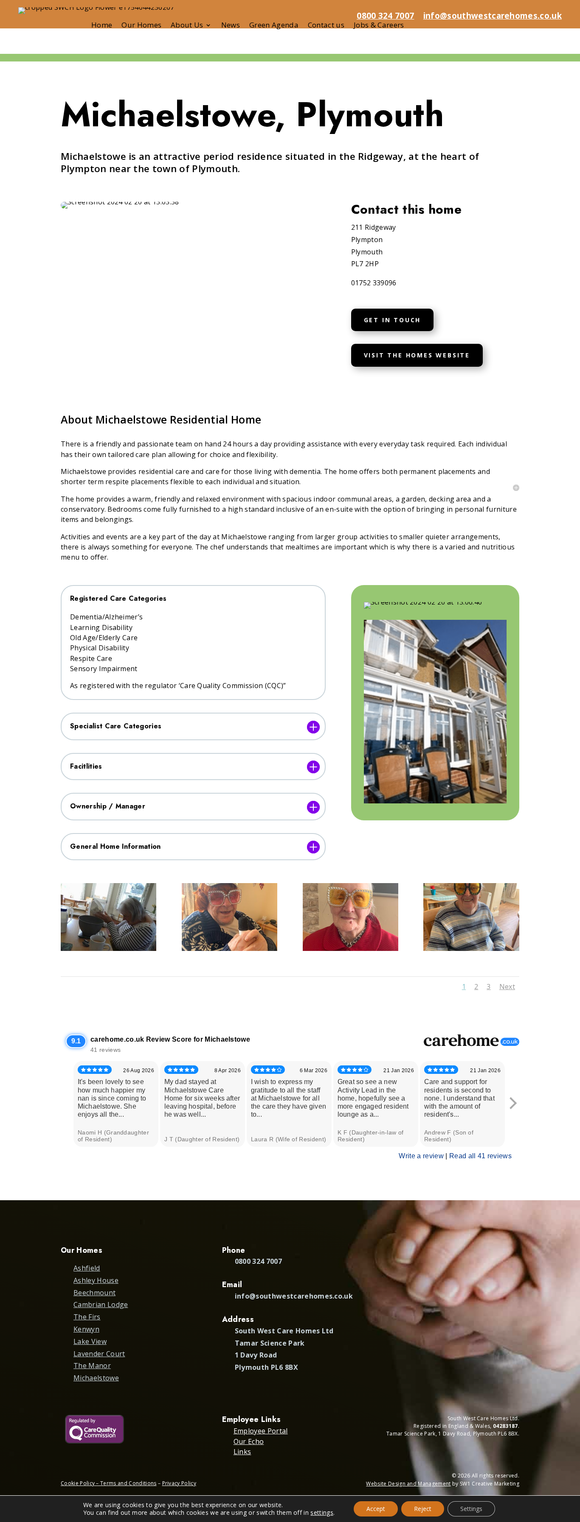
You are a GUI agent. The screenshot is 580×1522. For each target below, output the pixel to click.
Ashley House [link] (95, 1280)
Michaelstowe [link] (96, 1378)
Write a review (421, 1156)
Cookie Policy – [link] (80, 1483)
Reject (422, 1509)
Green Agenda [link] (273, 26)
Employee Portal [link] (261, 1431)
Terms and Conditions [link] (128, 1483)
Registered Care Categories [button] (118, 598)
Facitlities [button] (86, 766)
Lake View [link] (90, 1341)
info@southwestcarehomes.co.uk (492, 15)
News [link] (230, 26)
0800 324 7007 (385, 15)
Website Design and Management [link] (408, 1483)
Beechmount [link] (94, 1292)
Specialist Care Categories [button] (115, 726)
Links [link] (242, 1451)
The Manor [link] (92, 1365)
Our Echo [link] (249, 1441)
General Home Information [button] (115, 846)
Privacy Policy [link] (179, 1483)
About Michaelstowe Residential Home (161, 419)
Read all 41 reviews (480, 1156)
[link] (108, 951)
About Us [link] (187, 26)
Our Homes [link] (141, 26)
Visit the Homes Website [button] (417, 355)
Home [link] (101, 26)
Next (507, 986)
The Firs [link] (87, 1316)
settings (321, 1512)
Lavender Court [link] (99, 1353)
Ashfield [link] (86, 1268)
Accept (375, 1509)
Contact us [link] (326, 26)
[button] (570, 1460)
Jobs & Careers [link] (379, 26)
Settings (471, 1509)
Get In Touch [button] (392, 320)
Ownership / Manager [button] (107, 806)
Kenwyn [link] (86, 1329)
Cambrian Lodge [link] (100, 1304)
